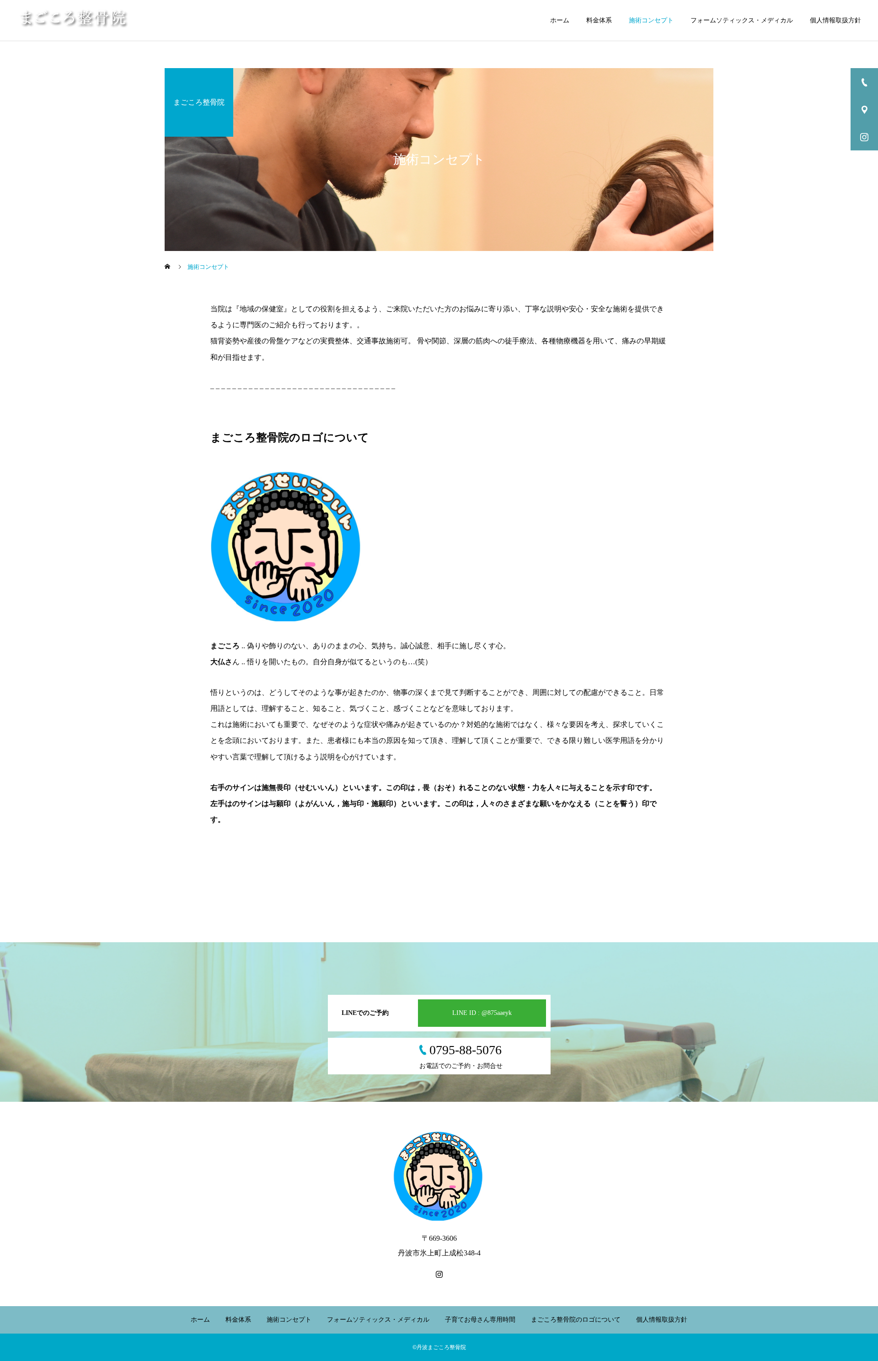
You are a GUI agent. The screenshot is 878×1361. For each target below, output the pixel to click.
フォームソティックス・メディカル (742, 20)
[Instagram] (439, 1274)
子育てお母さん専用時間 (480, 1319)
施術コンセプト (651, 20)
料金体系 (599, 20)
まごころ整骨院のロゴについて (576, 1319)
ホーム (559, 20)
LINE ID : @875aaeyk (482, 1012)
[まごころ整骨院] (74, 20)
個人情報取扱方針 (835, 20)
